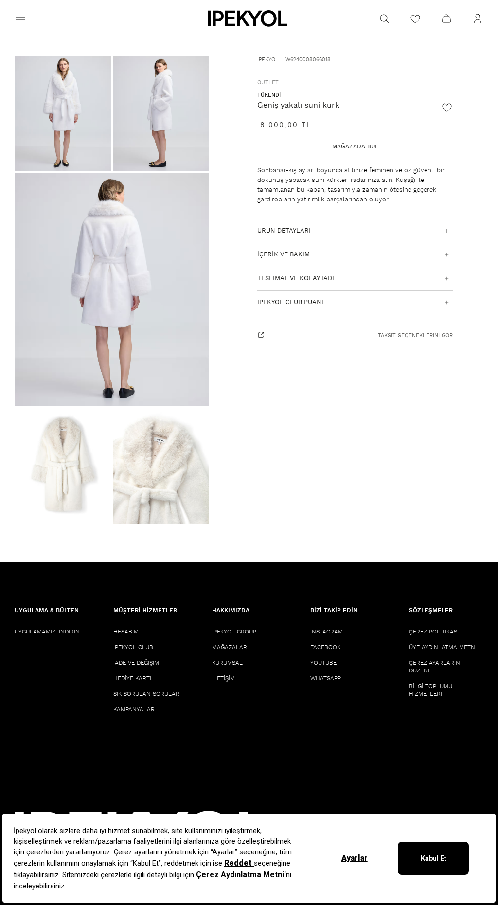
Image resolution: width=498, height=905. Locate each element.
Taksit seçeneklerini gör (415, 335)
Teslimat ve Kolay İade (296, 278)
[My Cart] (446, 18)
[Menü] (20, 18)
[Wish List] (415, 18)
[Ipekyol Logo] (249, 18)
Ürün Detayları (284, 231)
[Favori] (447, 107)
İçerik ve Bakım (283, 255)
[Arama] (384, 18)
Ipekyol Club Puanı (290, 302)
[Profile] (477, 18)
